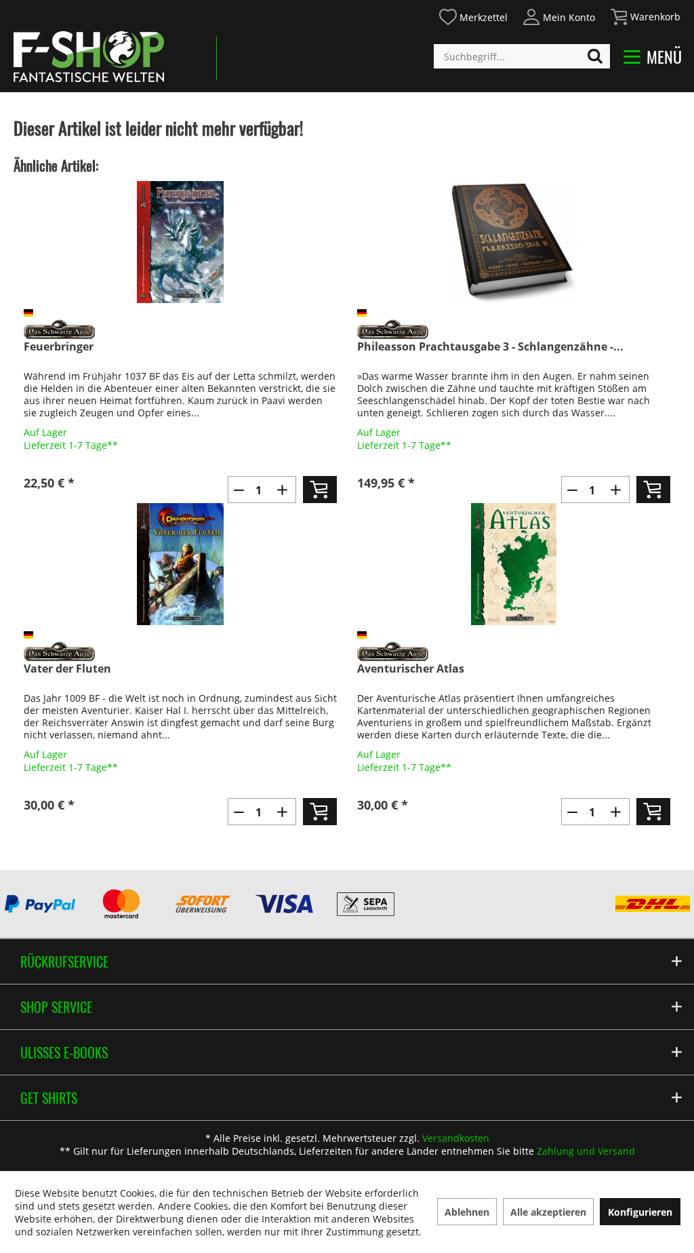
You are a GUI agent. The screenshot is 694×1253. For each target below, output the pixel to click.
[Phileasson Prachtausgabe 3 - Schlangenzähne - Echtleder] (513, 242)
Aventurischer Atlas (410, 669)
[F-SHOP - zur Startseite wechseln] (89, 56)
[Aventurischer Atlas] (513, 564)
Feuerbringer (59, 347)
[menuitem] (472, 15)
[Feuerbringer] (180, 242)
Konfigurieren (640, 1212)
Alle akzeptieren (548, 1212)
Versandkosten (455, 1138)
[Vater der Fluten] (180, 564)
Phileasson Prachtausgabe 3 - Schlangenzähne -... (490, 347)
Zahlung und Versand (586, 1151)
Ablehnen (467, 1212)
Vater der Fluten (67, 669)
